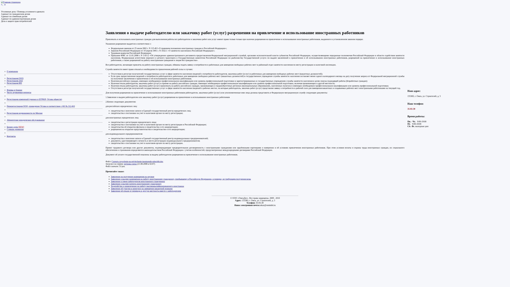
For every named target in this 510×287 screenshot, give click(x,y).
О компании (12, 71)
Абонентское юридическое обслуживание (26, 120)
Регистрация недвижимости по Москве (24, 113)
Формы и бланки (14, 90)
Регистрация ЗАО (15, 81)
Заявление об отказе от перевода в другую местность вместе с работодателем (146, 191)
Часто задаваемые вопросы (19, 92)
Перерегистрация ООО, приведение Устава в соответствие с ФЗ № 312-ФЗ (41, 106)
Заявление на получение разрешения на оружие (132, 177)
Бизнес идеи (15, 127)
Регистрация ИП (14, 83)
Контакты (11, 136)
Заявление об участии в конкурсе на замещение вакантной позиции (142, 188)
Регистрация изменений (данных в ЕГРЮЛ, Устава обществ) (34, 99)
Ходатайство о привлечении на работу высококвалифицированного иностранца (147, 186)
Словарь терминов (15, 129)
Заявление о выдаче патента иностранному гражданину (136, 184)
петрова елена (130, 164)
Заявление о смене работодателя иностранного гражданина (138, 181)
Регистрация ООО (15, 78)
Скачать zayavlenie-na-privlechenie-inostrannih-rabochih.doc (137, 161)
